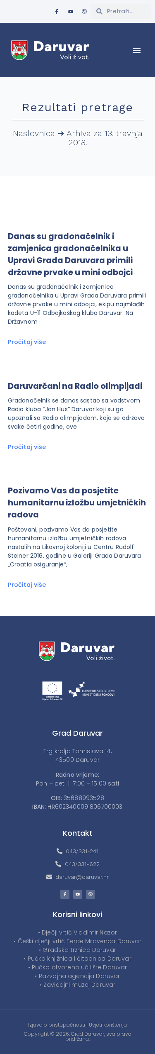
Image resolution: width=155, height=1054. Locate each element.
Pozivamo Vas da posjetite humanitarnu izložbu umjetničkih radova (77, 502)
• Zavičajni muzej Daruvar (78, 985)
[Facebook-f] (57, 12)
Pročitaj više (27, 342)
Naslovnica (34, 133)
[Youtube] (71, 12)
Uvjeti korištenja (108, 1024)
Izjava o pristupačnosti (56, 1024)
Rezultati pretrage (77, 107)
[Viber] (84, 12)
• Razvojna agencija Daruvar (77, 976)
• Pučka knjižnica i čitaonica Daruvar (77, 958)
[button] (137, 50)
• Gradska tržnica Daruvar (77, 950)
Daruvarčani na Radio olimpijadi (75, 386)
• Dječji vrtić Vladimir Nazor (77, 932)
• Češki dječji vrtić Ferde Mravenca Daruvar (77, 941)
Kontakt (78, 833)
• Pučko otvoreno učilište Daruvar (77, 967)
